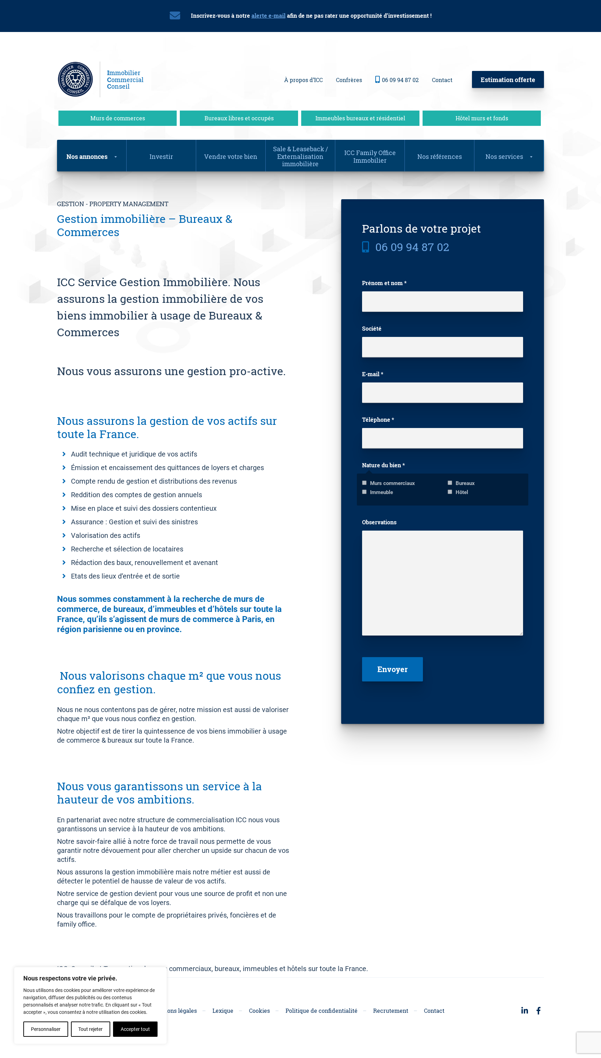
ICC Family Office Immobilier (370, 156)
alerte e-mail (268, 15)
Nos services (504, 156)
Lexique (223, 1010)
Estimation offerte (508, 79)
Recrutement (390, 1010)
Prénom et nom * (384, 283)
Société (372, 328)
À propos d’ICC (303, 79)
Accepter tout (135, 1029)
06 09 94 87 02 (400, 79)
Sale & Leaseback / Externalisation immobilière (300, 156)
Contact (442, 79)
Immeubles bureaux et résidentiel (360, 118)
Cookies (259, 1010)
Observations (379, 522)
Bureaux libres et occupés (239, 118)
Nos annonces (86, 156)
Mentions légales (174, 1010)
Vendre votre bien (230, 156)
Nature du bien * (383, 465)
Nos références (439, 156)
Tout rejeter (90, 1029)
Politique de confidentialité (322, 1010)
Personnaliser (46, 1029)
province (163, 629)
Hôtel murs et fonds (482, 118)
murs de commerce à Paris (210, 619)
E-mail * (372, 374)
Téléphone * (378, 419)
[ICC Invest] (78, 79)
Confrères (349, 79)
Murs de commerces (117, 118)
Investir (161, 156)
